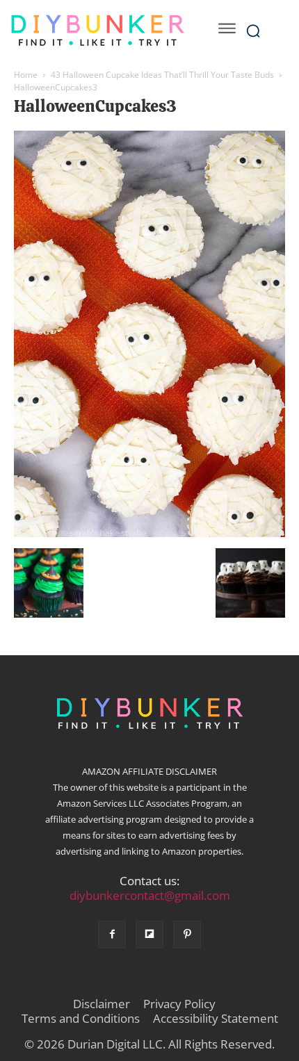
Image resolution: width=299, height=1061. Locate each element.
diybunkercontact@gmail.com (150, 895)
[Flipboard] (149, 934)
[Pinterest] (187, 934)
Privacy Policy (179, 1004)
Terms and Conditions (81, 1018)
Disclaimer (101, 1004)
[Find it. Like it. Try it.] (97, 30)
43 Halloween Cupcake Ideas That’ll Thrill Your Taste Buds (162, 75)
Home (26, 75)
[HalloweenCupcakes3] (149, 534)
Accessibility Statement (215, 1018)
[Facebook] (112, 934)
